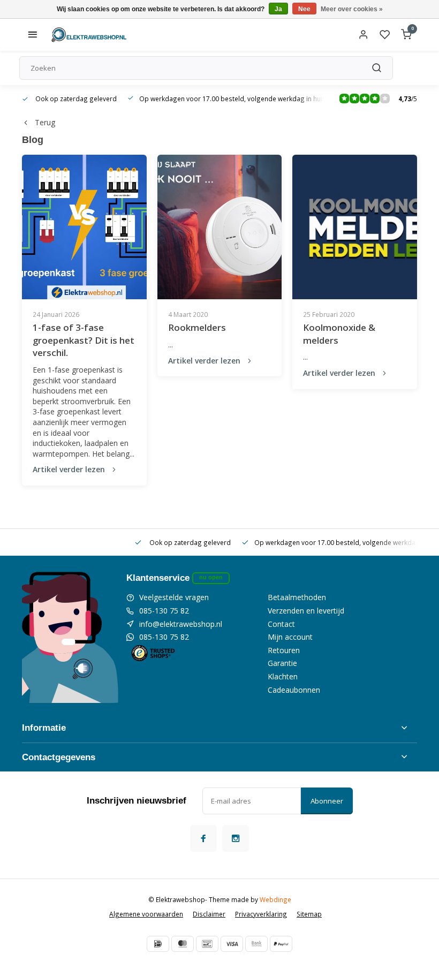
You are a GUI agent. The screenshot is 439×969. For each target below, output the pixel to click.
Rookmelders (197, 327)
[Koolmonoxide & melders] (354, 227)
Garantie (282, 663)
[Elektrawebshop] (88, 35)
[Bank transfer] (256, 944)
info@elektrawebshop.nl (180, 624)
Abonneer (327, 801)
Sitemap (309, 914)
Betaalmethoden (297, 597)
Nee (304, 9)
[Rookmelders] (219, 227)
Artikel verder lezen (69, 469)
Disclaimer (209, 914)
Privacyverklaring (261, 914)
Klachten (283, 676)
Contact (281, 624)
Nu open (211, 577)
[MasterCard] (182, 944)
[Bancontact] (207, 944)
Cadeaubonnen (294, 690)
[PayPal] (281, 944)
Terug (45, 122)
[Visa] (232, 944)
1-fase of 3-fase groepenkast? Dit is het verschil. (83, 340)
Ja (278, 9)
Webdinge (275, 899)
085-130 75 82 (164, 610)
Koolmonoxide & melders (339, 333)
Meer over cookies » (352, 9)
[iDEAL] (158, 944)
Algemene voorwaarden (146, 914)
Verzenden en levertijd (306, 610)
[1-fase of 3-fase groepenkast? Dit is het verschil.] (84, 227)
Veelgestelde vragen (174, 597)
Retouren (284, 650)
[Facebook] (203, 838)
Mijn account (290, 637)
